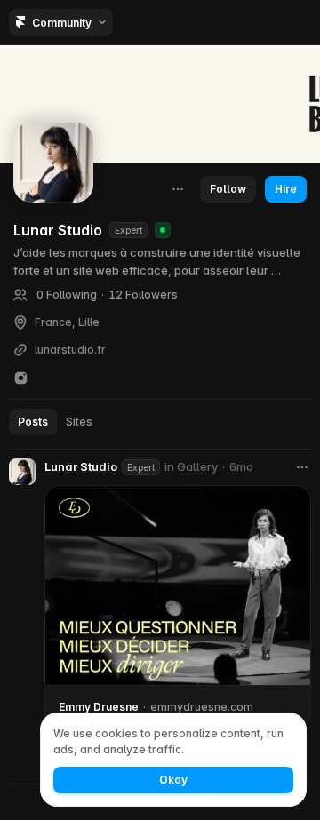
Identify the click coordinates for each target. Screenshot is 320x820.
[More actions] (177, 189)
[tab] (33, 422)
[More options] (302, 467)
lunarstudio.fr (70, 350)
